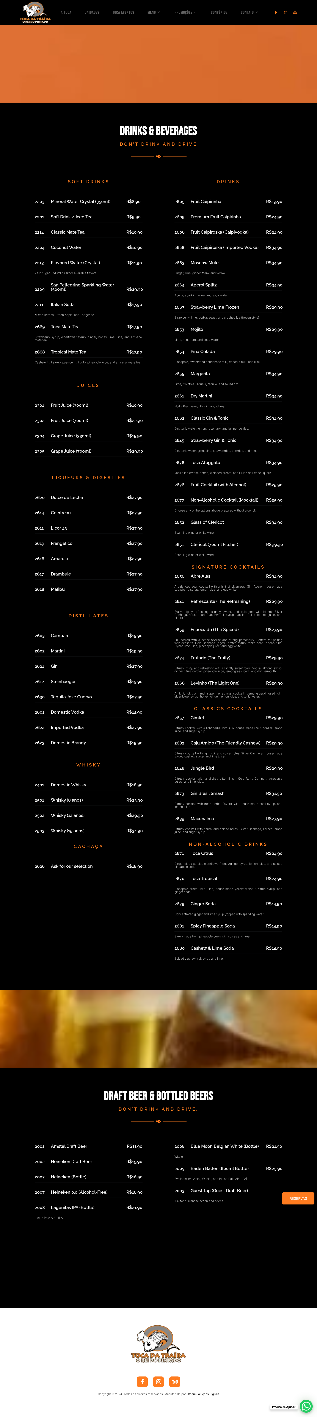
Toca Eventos (123, 12)
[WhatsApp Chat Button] (306, 1406)
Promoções (183, 12)
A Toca (66, 12)
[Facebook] (274, 12)
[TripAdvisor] (293, 12)
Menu (152, 12)
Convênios (219, 12)
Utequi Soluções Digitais (203, 1394)
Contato (247, 12)
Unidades (92, 12)
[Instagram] (284, 12)
